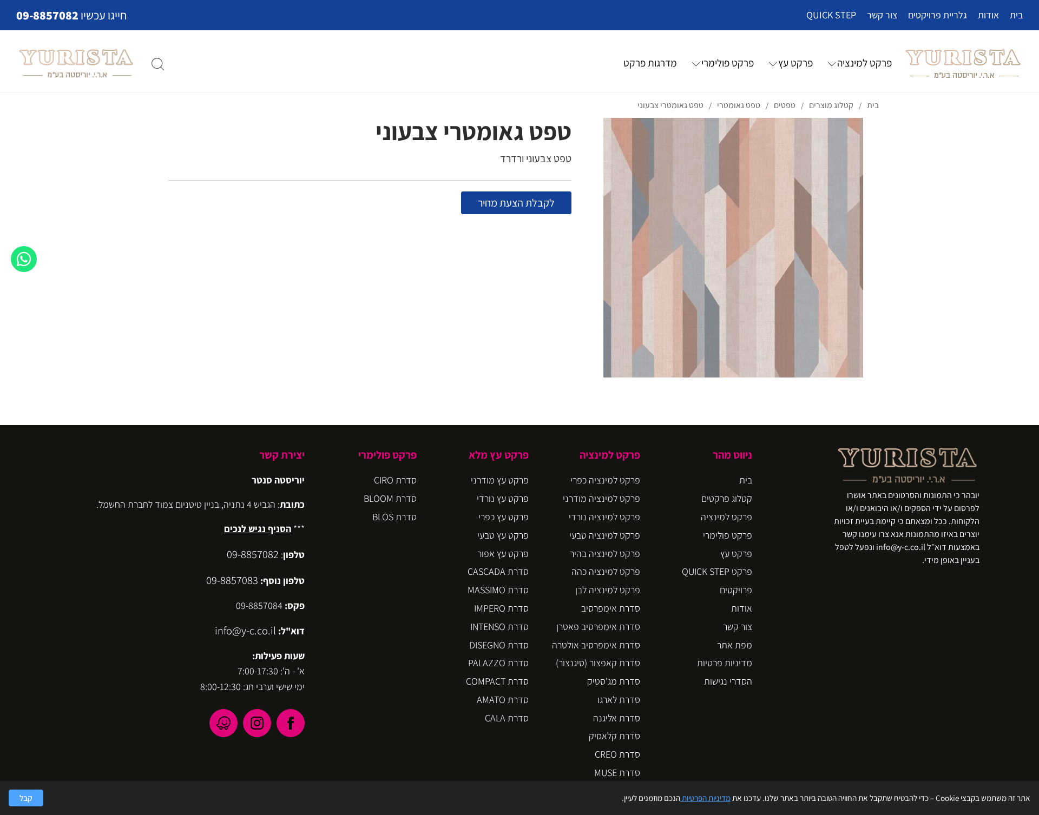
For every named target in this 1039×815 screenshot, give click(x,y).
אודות (988, 15)
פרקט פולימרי (727, 63)
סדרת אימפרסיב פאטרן (598, 626)
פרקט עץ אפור (503, 553)
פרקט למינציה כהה (605, 571)
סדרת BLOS (394, 517)
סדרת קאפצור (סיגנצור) (598, 663)
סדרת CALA (507, 718)
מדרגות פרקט (650, 63)
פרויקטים (736, 590)
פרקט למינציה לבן (607, 590)
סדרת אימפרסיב (610, 608)
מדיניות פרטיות (724, 663)
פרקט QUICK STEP (717, 571)
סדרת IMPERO (501, 608)
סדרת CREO (617, 754)
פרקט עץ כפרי (503, 517)
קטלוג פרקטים (726, 498)
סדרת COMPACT (497, 681)
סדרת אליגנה (616, 718)
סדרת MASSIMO (498, 590)
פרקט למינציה (864, 63)
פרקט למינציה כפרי (605, 480)
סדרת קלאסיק (614, 736)
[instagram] (257, 723)
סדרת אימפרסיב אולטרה (596, 645)
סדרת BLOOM (390, 498)
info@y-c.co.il (245, 630)
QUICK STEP (831, 15)
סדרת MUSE (617, 772)
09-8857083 (232, 580)
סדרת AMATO (503, 699)
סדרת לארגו (618, 699)
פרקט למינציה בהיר (605, 553)
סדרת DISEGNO (499, 645)
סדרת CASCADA (498, 571)
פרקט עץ (795, 63)
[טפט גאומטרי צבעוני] (733, 247)
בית (1016, 15)
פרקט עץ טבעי (503, 535)
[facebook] (291, 723)
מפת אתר (734, 645)
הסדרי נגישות (728, 681)
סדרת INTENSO (499, 626)
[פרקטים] (963, 63)
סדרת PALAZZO (498, 663)
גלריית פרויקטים (937, 15)
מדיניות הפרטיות (705, 797)
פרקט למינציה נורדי (604, 517)
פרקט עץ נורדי (503, 498)
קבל (25, 797)
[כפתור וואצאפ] (24, 259)
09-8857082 (47, 15)
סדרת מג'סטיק (613, 681)
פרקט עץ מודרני (500, 480)
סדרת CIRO (395, 480)
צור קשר (882, 15)
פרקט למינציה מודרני (601, 498)
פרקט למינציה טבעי (604, 535)
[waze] (223, 723)
